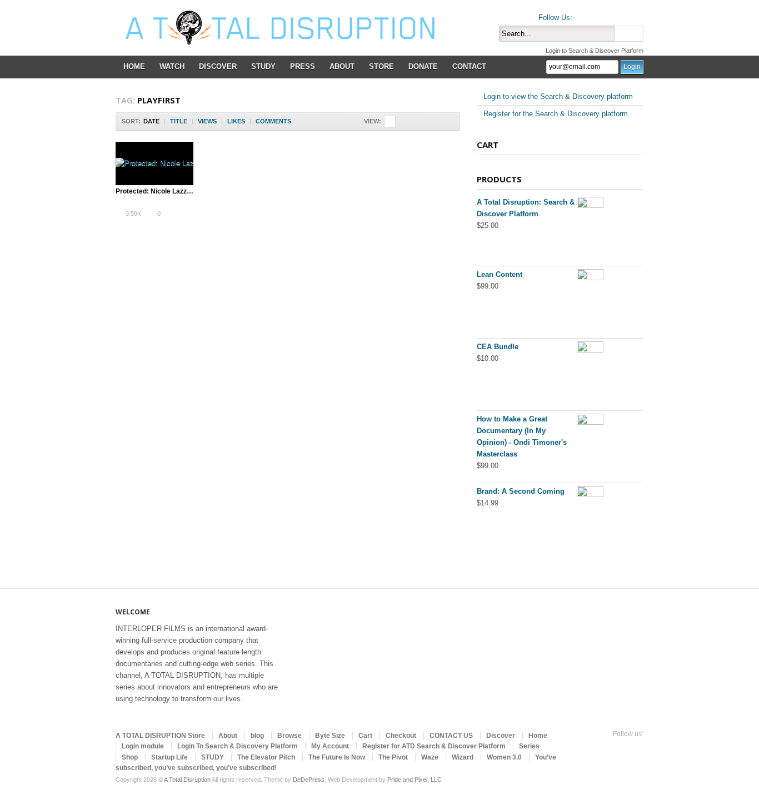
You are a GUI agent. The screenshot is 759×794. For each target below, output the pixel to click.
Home (537, 736)
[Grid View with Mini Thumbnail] (390, 121)
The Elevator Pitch (266, 757)
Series (529, 746)
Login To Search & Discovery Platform (237, 746)
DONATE (423, 66)
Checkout (401, 736)
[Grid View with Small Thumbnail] (401, 121)
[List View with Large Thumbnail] (448, 121)
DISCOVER (218, 66)
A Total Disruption (187, 779)
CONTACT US (451, 736)
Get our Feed (636, 15)
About (227, 736)
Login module (143, 746)
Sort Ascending (299, 121)
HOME (134, 66)
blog (257, 736)
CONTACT (469, 66)
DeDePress (308, 779)
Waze (429, 757)
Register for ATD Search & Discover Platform (434, 746)
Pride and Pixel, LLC (414, 779)
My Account (330, 746)
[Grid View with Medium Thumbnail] (413, 121)
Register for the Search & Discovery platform (555, 114)
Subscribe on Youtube (619, 15)
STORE (381, 66)
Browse (289, 736)
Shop (130, 757)
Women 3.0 (504, 757)
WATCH (171, 66)
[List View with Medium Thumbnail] (436, 121)
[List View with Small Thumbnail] (425, 121)
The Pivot (393, 757)
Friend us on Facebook (601, 15)
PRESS (302, 66)
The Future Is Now (336, 757)
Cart (365, 736)
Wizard (462, 757)
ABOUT (341, 66)
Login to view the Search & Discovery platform (558, 96)
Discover (500, 736)
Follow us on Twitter (583, 15)
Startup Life (169, 757)
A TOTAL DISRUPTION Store (160, 736)
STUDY (263, 66)
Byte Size (330, 736)
